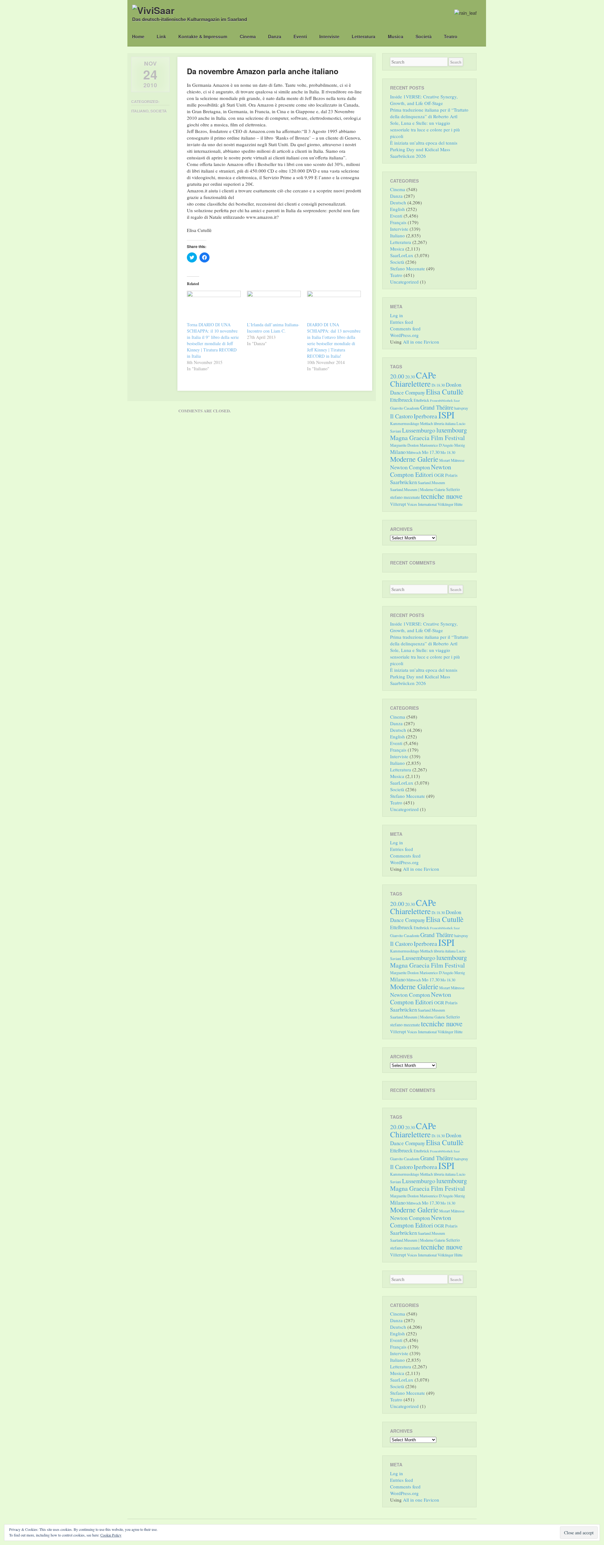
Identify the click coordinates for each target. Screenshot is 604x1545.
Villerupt (398, 504)
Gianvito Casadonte (404, 408)
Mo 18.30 (447, 452)
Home (138, 36)
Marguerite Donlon (404, 445)
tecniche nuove (441, 496)
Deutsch (398, 202)
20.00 (397, 376)
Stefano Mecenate (407, 268)
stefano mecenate (405, 497)
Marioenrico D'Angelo (436, 445)
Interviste (329, 36)
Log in (396, 315)
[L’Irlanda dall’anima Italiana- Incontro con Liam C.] (274, 306)
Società (424, 36)
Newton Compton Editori (420, 471)
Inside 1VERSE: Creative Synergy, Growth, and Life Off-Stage (424, 99)
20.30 (410, 377)
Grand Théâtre (436, 407)
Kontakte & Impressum (202, 36)
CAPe (426, 375)
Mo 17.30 (430, 452)
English (397, 209)
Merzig (459, 445)
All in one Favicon (421, 342)
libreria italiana (445, 423)
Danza (274, 36)
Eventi (300, 36)
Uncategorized (404, 282)
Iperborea (425, 416)
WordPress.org (404, 335)
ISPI (446, 415)
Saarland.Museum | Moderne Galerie (417, 489)
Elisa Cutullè (444, 392)
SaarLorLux (401, 255)
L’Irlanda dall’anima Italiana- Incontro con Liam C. (273, 328)
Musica (395, 36)
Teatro (450, 36)
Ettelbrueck (401, 399)
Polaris (451, 475)
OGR (439, 475)
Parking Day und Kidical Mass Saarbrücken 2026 (420, 152)
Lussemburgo (418, 430)
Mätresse (457, 460)
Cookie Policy (110, 1534)
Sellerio (453, 489)
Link (161, 36)
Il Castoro (401, 416)
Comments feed (405, 328)
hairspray (461, 408)
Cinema (248, 36)
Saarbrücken (403, 482)
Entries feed (401, 322)
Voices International (422, 504)
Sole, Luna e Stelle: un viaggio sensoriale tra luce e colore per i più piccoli (425, 129)
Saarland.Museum (431, 482)
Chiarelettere (410, 383)
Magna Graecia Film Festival (427, 437)
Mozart (444, 460)
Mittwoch (413, 452)
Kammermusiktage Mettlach (411, 423)
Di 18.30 (438, 385)
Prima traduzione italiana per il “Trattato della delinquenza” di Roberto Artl (429, 113)
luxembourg (451, 430)
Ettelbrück (421, 400)
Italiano (139, 111)
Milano (397, 451)
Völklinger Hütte (450, 504)
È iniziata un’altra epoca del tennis (423, 143)
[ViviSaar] (153, 10)
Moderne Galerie (414, 459)
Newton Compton (410, 467)
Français (398, 222)
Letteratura (363, 36)
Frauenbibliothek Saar (445, 400)
